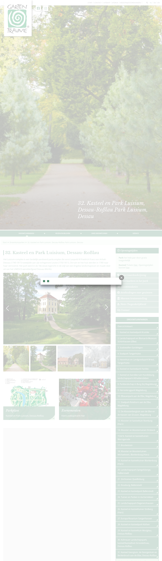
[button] (121, 277)
